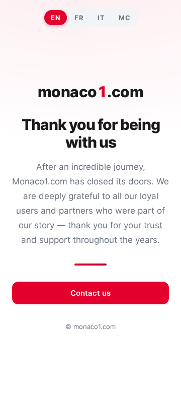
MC (124, 18)
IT (101, 18)
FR (78, 18)
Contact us (90, 293)
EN (55, 18)
